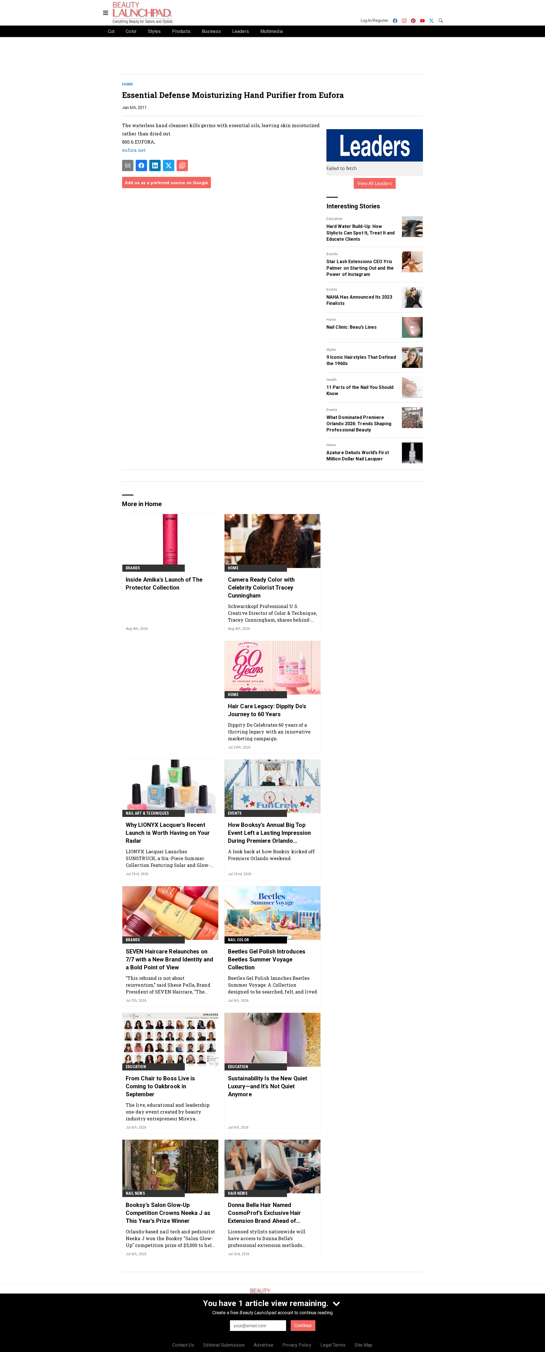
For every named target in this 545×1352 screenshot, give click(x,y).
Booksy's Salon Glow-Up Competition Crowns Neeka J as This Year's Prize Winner (168, 1213)
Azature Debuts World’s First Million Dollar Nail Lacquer (357, 456)
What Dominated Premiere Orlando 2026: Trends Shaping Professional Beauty (358, 424)
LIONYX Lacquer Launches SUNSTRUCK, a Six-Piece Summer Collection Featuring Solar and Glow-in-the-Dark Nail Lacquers (168, 858)
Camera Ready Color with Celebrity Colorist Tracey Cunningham (261, 587)
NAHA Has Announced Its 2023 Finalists (359, 300)
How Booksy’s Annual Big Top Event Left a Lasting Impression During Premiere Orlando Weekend (269, 833)
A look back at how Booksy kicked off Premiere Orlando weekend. (271, 854)
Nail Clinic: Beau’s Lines (351, 327)
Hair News (238, 1193)
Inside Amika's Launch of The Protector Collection (164, 583)
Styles (331, 350)
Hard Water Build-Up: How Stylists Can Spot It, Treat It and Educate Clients (360, 233)
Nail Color (238, 940)
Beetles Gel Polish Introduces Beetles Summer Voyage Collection (266, 959)
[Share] (141, 165)
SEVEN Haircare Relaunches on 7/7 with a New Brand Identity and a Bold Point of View (169, 959)
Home (127, 84)
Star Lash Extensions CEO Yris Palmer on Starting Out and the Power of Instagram (360, 268)
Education (334, 219)
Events (331, 290)
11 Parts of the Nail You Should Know (359, 390)
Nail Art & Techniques (147, 813)
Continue (303, 1325)
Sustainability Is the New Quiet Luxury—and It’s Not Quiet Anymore (267, 1086)
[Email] (127, 165)
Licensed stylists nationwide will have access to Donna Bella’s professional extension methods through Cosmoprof (266, 1238)
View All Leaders (374, 183)
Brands (332, 254)
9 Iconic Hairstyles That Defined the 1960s (361, 360)
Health (331, 380)
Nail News (135, 1193)
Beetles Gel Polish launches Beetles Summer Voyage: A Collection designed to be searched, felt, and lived (272, 985)
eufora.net (134, 150)
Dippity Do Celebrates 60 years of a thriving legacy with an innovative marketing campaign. (269, 731)
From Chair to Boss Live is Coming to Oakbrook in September (160, 1086)
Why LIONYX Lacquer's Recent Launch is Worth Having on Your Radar (168, 832)
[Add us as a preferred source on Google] (182, 165)
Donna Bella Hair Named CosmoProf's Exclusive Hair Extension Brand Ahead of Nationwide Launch (264, 1213)
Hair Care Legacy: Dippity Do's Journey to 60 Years (267, 710)
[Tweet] (168, 165)
